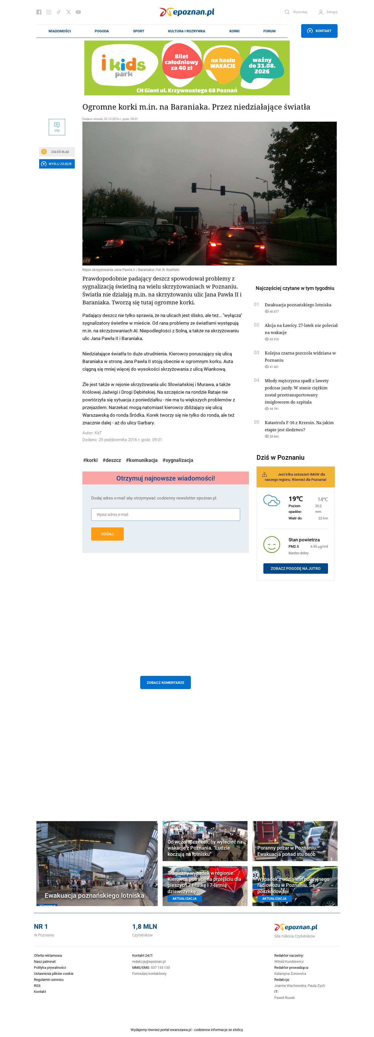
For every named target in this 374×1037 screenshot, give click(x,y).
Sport (138, 31)
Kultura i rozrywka (186, 31)
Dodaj (107, 534)
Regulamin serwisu (49, 979)
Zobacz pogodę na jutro (296, 568)
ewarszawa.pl (180, 1029)
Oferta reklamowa (48, 955)
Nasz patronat (45, 961)
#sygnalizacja (178, 460)
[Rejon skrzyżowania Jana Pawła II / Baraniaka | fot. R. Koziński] (165, 193)
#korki (90, 460)
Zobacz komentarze (165, 682)
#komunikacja (142, 460)
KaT (98, 432)
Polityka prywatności (50, 967)
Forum (269, 31)
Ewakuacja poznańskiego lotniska (298, 304)
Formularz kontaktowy (149, 973)
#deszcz (112, 460)
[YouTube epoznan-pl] (78, 12)
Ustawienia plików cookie (53, 973)
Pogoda (102, 31)
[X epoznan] (68, 12)
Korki (234, 31)
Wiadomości (59, 31)
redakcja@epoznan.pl (149, 961)
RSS (37, 985)
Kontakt (324, 30)
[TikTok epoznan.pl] (58, 12)
